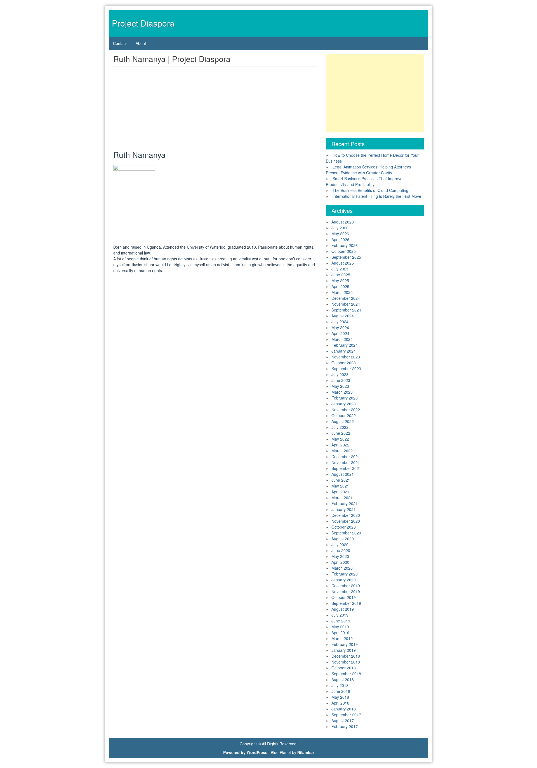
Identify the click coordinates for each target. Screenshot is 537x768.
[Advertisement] (215, 110)
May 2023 (340, 386)
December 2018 (345, 656)
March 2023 (342, 392)
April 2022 (340, 445)
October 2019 (343, 597)
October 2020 (343, 527)
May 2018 (340, 697)
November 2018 (345, 662)
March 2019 (342, 638)
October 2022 (343, 415)
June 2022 (340, 433)
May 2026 (340, 233)
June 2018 (340, 691)
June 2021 (340, 480)
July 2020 (339, 544)
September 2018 (346, 673)
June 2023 (340, 380)
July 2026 (339, 227)
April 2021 (340, 491)
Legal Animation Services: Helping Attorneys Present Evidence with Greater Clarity (368, 169)
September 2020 (346, 533)
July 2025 (339, 269)
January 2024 (343, 351)
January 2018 (343, 709)
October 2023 (343, 362)
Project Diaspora (143, 23)
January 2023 (343, 403)
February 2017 (344, 726)
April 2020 (340, 562)
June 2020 (340, 550)
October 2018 (343, 667)
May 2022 (340, 439)
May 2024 (340, 327)
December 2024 (345, 298)
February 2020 (344, 574)
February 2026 (344, 245)
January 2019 (343, 650)
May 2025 (340, 280)
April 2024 (340, 333)
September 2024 (346, 310)
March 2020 (342, 568)
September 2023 (346, 368)
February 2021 (344, 503)
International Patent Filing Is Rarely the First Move (377, 196)
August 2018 (342, 679)
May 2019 (340, 626)
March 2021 (342, 497)
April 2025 (340, 286)
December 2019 (345, 585)
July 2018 (339, 685)
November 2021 (345, 462)
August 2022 (342, 421)
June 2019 (340, 621)
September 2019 (346, 603)
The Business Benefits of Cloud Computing (370, 190)
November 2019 (345, 591)
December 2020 (345, 515)
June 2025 (340, 274)
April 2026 (340, 239)
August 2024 (342, 315)
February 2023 (344, 398)
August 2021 (342, 474)
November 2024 (345, 304)
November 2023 (345, 357)
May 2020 (340, 556)
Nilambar (305, 752)
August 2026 (342, 222)
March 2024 (342, 339)
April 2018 (340, 703)
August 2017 (342, 720)
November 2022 (345, 409)
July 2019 (339, 615)
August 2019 (342, 609)
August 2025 (342, 263)
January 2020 (343, 579)
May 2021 (340, 486)
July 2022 (339, 427)
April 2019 (340, 632)
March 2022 (342, 450)
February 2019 (344, 644)
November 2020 (345, 521)
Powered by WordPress (245, 752)
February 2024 (344, 345)
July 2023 (339, 374)
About (141, 43)
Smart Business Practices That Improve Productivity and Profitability (364, 181)
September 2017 (346, 714)
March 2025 (342, 292)
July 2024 (339, 321)
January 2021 (343, 509)
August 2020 (342, 538)
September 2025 (346, 257)
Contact (120, 43)
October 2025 (343, 251)
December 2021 (345, 456)
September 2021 (346, 468)
